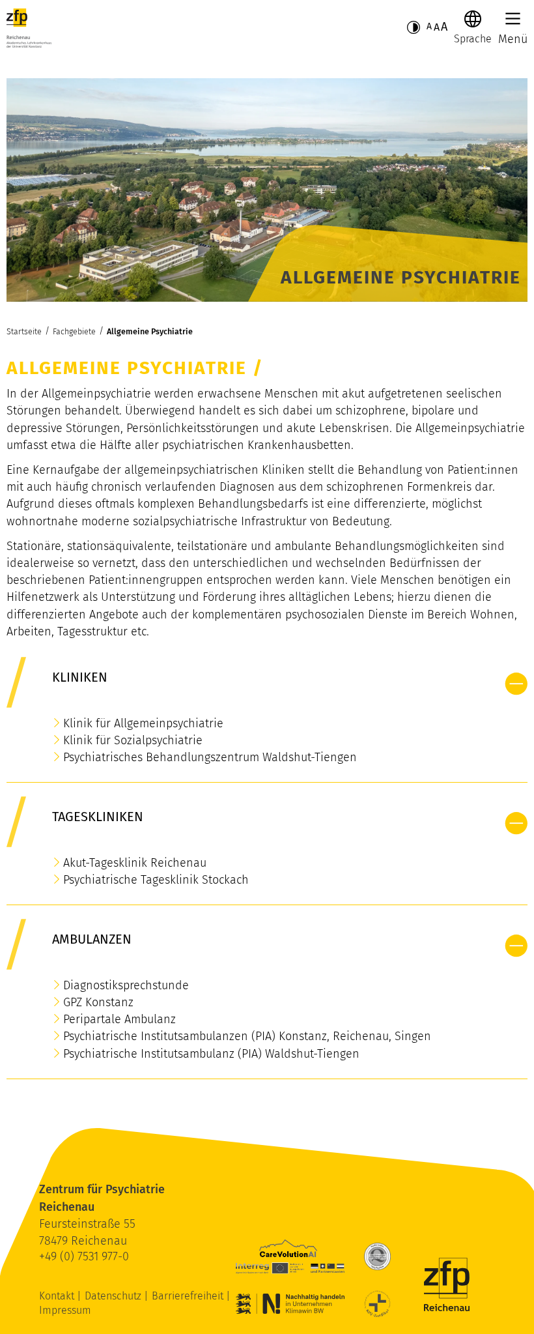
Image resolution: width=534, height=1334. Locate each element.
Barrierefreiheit (189, 1296)
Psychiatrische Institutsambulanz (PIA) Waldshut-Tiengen (211, 1054)
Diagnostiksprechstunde (126, 985)
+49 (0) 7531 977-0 (84, 1256)
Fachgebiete (74, 331)
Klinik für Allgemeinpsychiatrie (143, 723)
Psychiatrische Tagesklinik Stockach (156, 880)
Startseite (24, 331)
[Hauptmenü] (513, 19)
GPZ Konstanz (98, 1002)
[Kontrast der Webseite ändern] (413, 27)
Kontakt (58, 1296)
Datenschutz (114, 1296)
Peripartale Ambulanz (119, 1019)
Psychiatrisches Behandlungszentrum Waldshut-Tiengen (210, 757)
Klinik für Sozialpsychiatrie (133, 740)
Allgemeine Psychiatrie (150, 331)
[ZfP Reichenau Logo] (29, 28)
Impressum (65, 1310)
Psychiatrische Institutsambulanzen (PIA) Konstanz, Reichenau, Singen (247, 1036)
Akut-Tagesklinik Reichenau (134, 863)
